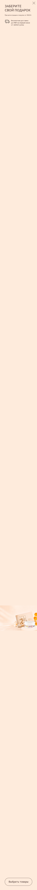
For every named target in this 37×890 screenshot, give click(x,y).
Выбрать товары (18, 881)
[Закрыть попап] (33, 3)
